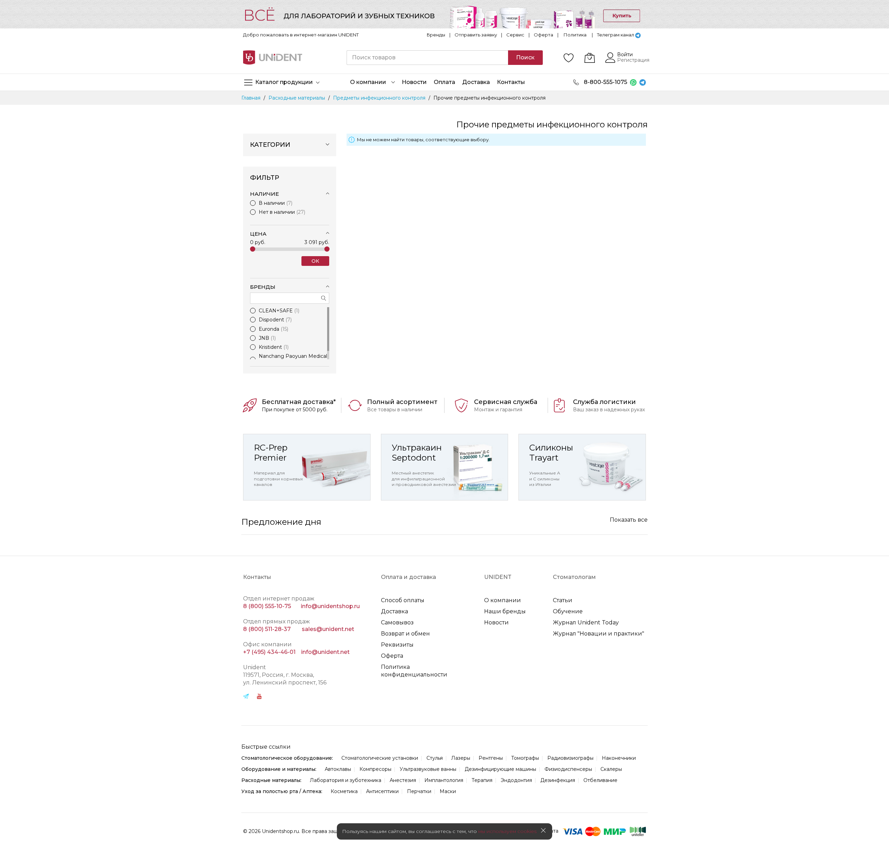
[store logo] (272, 57)
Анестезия (403, 780)
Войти (625, 54)
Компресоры (375, 769)
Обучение (568, 611)
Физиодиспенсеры (568, 769)
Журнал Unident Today (586, 622)
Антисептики (382, 791)
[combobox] (427, 57)
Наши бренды (505, 611)
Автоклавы (338, 769)
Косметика (344, 791)
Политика (575, 34)
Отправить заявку (476, 34)
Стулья (434, 758)
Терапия (482, 780)
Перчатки (419, 791)
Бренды (436, 34)
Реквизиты (397, 644)
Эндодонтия (516, 780)
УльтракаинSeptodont (417, 453)
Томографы (525, 758)
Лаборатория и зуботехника (345, 780)
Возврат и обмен (405, 633)
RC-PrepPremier (271, 453)
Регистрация (633, 60)
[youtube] (259, 697)
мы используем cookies (507, 831)
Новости (496, 622)
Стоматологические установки (379, 758)
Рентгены (491, 758)
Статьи (562, 600)
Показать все (629, 519)
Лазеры (460, 758)
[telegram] (246, 697)
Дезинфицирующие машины (500, 769)
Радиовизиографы (570, 758)
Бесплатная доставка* (299, 402)
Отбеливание (600, 780)
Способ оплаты (402, 600)
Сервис (515, 34)
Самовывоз (397, 622)
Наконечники (619, 758)
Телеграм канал (615, 34)
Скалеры (611, 769)
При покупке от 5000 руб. (294, 409)
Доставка (394, 611)
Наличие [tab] (264, 194)
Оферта (543, 34)
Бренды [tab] (262, 287)
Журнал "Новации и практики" (598, 633)
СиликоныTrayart (551, 453)
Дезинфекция (557, 780)
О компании (502, 600)
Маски (448, 791)
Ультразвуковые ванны (428, 769)
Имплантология (443, 780)
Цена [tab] (258, 233)
